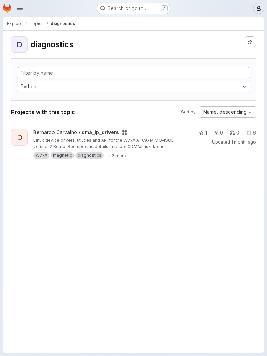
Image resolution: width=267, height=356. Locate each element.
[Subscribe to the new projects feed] (250, 41)
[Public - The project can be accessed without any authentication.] (124, 132)
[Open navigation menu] (19, 8)
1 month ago (243, 142)
